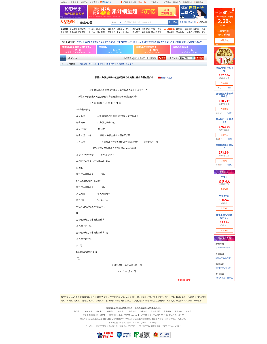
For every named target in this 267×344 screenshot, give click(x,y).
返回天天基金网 (129, 2)
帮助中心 (176, 2)
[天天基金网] (69, 22)
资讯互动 (136, 29)
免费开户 (84, 2)
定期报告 (111, 64)
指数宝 (196, 29)
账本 (127, 32)
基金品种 (73, 32)
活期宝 (179, 29)
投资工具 (111, 29)
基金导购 (180, 32)
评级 (103, 29)
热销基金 (197, 32)
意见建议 (167, 311)
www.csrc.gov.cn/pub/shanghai (146, 322)
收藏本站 (65, 2)
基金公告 (86, 22)
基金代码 (183, 22)
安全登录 (74, 2)
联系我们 (110, 311)
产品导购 (154, 2)
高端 (204, 29)
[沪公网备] (162, 335)
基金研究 (136, 32)
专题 (159, 29)
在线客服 (178, 311)
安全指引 (121, 311)
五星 (204, 32)
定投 (93, 29)
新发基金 (82, 32)
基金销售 (129, 64)
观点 (148, 29)
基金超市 (171, 32)
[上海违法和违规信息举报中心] (142, 335)
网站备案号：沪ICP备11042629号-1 (166, 326)
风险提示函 (155, 311)
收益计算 (120, 32)
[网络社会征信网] (123, 335)
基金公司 (192, 22)
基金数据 (64, 29)
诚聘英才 (189, 311)
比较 (127, 29)
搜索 (173, 22)
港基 (98, 29)
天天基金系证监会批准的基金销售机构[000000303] (110, 319)
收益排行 (188, 32)
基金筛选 (111, 32)
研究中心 (99, 311)
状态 (88, 32)
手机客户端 (106, 2)
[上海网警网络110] (105, 335)
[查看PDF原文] (184, 280)
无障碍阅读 (187, 2)
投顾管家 (82, 29)
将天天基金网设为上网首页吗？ (119, 308)
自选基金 (167, 2)
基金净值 (73, 29)
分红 (93, 32)
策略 (143, 32)
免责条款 (132, 311)
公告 (98, 32)
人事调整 (120, 64)
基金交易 (142, 2)
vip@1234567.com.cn (127, 315)
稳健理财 (188, 29)
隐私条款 (143, 311)
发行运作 (92, 64)
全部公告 (83, 64)
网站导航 (200, 2)
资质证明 (88, 311)
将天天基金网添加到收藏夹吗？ (148, 308)
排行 (88, 29)
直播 (159, 32)
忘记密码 (93, 2)
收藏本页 (202, 22)
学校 (153, 29)
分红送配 (101, 64)
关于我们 (77, 311)
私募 (103, 32)
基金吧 (154, 32)
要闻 (143, 29)
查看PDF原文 (166, 78)
